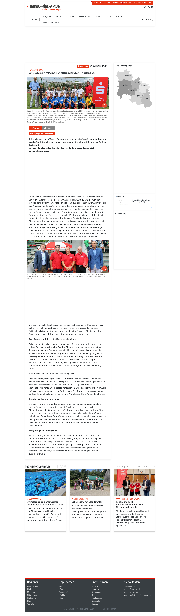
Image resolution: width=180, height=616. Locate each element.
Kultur (109, 16)
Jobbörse (106, 3)
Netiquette (95, 600)
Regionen (47, 16)
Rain (29, 600)
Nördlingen (32, 595)
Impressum (96, 589)
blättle (119, 16)
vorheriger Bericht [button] (125, 466)
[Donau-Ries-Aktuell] (44, 8)
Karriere (94, 586)
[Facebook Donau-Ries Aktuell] (149, 7)
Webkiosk (97, 3)
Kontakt (94, 595)
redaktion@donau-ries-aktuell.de (138, 595)
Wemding (31, 603)
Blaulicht (99, 16)
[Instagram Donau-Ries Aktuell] (145, 7)
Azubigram (127, 3)
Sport (61, 586)
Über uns (95, 603)
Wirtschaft (70, 16)
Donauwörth (32, 586)
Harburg (30, 589)
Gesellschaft (85, 16)
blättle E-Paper (121, 214)
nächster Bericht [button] (145, 466)
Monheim (31, 592)
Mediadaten (146, 3)
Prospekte (137, 3)
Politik (59, 16)
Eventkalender (116, 3)
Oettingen (31, 598)
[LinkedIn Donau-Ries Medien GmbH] (152, 7)
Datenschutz (96, 592)
